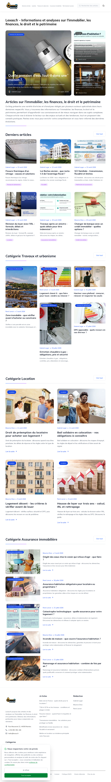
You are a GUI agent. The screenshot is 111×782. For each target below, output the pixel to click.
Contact (56, 774)
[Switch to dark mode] (103, 6)
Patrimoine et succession (69, 6)
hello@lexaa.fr (13, 733)
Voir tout (99, 134)
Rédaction (78, 696)
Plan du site (91, 774)
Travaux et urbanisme (42, 6)
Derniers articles (26, 6)
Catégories (11, 742)
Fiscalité (78, 33)
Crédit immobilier (81, 240)
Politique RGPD (67, 774)
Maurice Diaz (79, 220)
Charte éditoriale (79, 774)
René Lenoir (10, 311)
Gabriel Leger (10, 167)
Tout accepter (26, 775)
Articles (43, 696)
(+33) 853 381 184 (14, 730)
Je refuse (26, 770)
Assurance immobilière (55, 6)
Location (34, 6)
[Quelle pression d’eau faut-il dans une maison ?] (38, 63)
